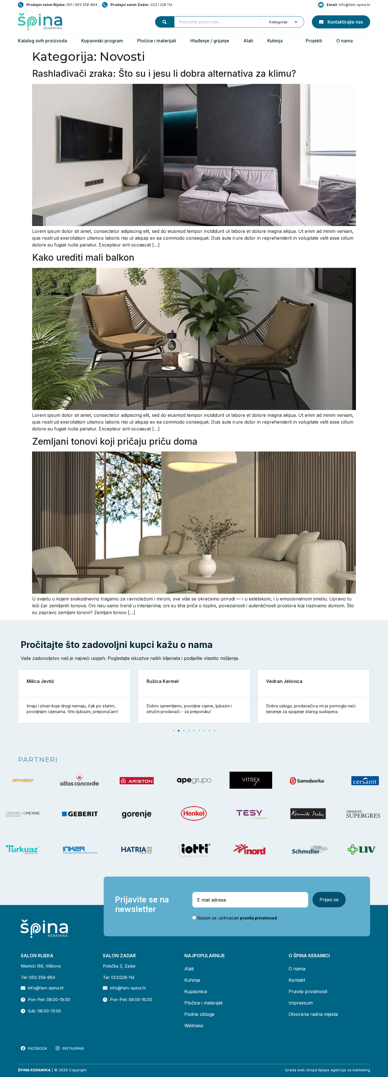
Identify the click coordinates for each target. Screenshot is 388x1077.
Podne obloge (199, 1014)
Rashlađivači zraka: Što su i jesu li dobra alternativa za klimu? (164, 73)
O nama (344, 41)
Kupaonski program (102, 41)
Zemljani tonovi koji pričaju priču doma (114, 441)
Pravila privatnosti (308, 991)
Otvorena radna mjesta (313, 1014)
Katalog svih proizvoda (42, 41)
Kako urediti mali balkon (83, 257)
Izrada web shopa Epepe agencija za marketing (327, 1070)
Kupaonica (195, 991)
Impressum (301, 1003)
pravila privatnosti (258, 918)
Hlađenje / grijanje (209, 41)
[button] (173, 731)
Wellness (193, 1025)
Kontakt (297, 980)
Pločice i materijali (156, 41)
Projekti (314, 41)
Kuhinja (275, 41)
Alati (248, 41)
